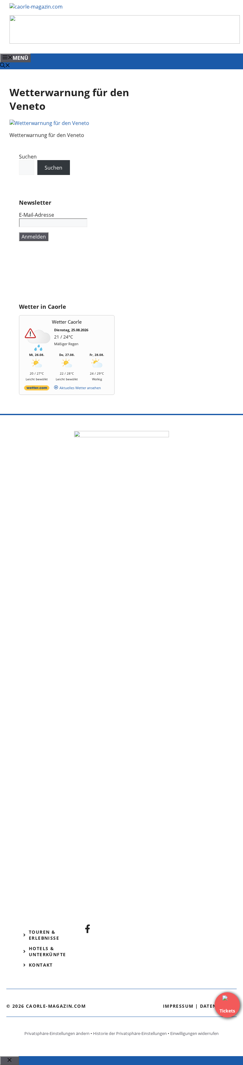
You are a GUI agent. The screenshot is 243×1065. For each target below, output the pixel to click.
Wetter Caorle (67, 322)
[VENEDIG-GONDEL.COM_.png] (124, 41)
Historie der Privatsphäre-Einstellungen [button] (130, 1033)
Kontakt (41, 965)
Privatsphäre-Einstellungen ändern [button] (57, 1033)
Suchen (28, 156)
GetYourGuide (36, 275)
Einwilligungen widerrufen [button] (194, 1033)
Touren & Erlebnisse (44, 935)
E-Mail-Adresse (36, 214)
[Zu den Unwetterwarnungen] (38, 349)
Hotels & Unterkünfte (47, 951)
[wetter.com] (36, 389)
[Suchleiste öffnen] (5, 65)
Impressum (178, 1006)
